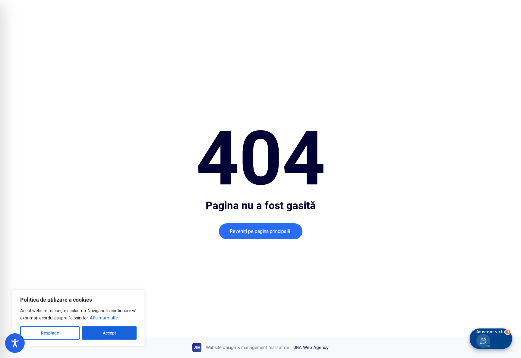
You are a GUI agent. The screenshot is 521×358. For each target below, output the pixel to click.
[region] (78, 318)
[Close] (138, 295)
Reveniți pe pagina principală (261, 231)
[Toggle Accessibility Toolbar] (15, 343)
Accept (109, 333)
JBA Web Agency (311, 347)
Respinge (50, 333)
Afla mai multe (104, 318)
